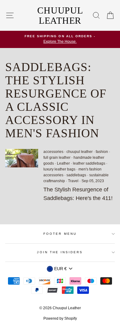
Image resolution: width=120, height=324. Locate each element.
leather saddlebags (89, 163)
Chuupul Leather (60, 15)
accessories (53, 152)
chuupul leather (79, 152)
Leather (63, 163)
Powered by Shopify (60, 318)
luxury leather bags (59, 169)
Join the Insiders (60, 252)
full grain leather (56, 157)
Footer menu (60, 233)
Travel (73, 181)
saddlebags (76, 175)
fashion (102, 152)
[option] (60, 39)
